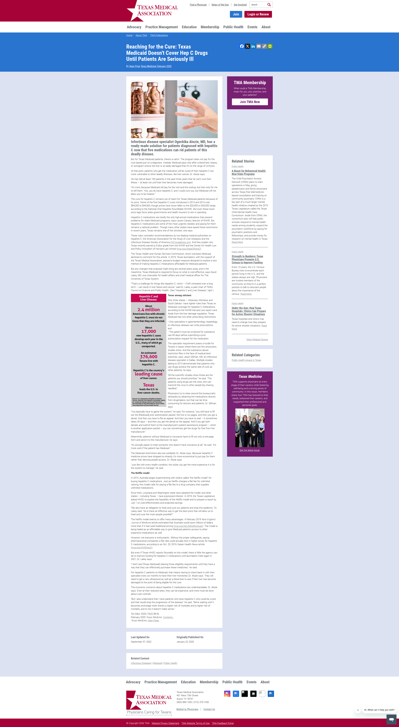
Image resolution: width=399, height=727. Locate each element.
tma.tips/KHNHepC (142, 547)
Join (236, 14)
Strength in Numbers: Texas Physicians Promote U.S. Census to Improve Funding (247, 259)
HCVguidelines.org (180, 242)
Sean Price (134, 66)
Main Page (153, 620)
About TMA (141, 35)
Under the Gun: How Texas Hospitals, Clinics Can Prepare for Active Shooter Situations (249, 311)
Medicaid (157, 663)
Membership (210, 27)
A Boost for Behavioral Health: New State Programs (249, 172)
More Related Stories (257, 339)
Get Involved (240, 4)
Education (189, 27)
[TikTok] (245, 694)
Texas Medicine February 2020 (156, 66)
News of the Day (220, 4)
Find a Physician (198, 4)
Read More (237, 242)
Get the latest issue (250, 450)
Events (252, 27)
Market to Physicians (187, 709)
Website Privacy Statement (165, 723)
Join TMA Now (250, 102)
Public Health (233, 27)
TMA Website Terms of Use (195, 723)
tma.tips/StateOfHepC (188, 248)
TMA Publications (159, 35)
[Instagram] (227, 694)
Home (129, 35)
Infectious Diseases (141, 663)
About (266, 27)
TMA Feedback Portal (223, 723)
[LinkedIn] (271, 694)
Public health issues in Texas (246, 360)
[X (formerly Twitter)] (253, 694)
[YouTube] (262, 694)
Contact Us (209, 709)
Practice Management (161, 27)
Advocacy (134, 27)
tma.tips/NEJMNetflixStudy (188, 526)
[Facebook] (236, 694)
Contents (168, 617)
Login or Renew (258, 14)
